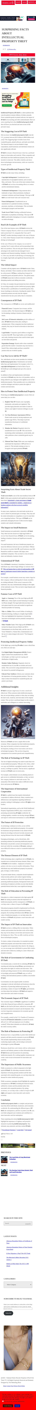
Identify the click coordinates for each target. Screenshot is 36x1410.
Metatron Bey (12, 49)
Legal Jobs (20, 1130)
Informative (6, 45)
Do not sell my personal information (14, 1401)
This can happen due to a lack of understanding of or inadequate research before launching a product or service (18, 571)
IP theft (5, 621)
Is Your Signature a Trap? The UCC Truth (18, 1253)
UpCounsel (28, 1130)
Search (7, 1223)
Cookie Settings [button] (8, 1406)
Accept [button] (17, 1406)
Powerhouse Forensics (8, 1130)
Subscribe (8, 1313)
